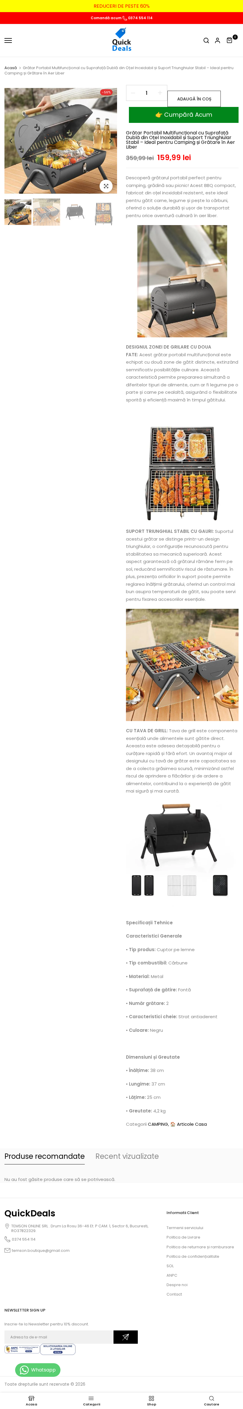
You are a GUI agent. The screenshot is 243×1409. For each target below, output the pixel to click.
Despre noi (177, 1285)
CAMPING (158, 1124)
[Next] (106, 141)
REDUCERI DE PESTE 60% (68, 6)
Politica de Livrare (183, 1237)
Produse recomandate (44, 1156)
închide (16, 6)
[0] (229, 40)
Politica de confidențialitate (193, 1256)
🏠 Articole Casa (188, 1124)
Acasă (10, 68)
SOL (170, 1266)
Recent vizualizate (127, 1156)
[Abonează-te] (125, 1337)
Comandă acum (106, 17)
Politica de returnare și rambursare (200, 1247)
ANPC (172, 1275)
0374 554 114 (140, 17)
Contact (174, 1294)
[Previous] (15, 141)
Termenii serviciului (185, 1228)
